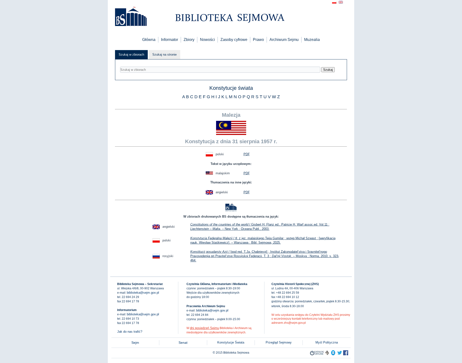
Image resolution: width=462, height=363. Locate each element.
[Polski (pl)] (334, 2)
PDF (247, 154)
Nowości (207, 40)
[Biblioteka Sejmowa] (130, 17)
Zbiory (189, 40)
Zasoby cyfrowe (233, 40)
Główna (148, 40)
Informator (169, 40)
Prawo (258, 40)
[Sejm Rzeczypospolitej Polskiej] (345, 354)
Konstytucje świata (231, 88)
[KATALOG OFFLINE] (317, 354)
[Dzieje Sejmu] (339, 354)
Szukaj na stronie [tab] (164, 54)
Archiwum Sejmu (284, 40)
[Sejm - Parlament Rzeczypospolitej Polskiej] (333, 354)
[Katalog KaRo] (327, 354)
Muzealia (312, 40)
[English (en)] (341, 2)
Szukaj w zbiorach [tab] (131, 54)
